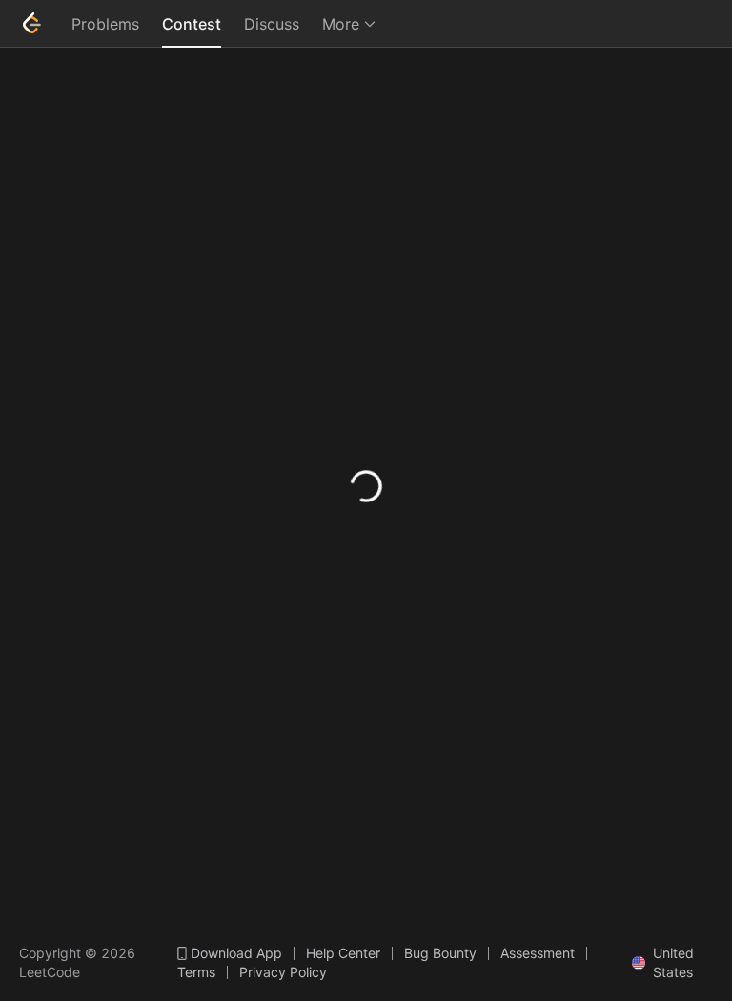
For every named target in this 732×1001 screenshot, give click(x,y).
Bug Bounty (440, 953)
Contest (191, 23)
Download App (236, 953)
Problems (105, 23)
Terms (196, 972)
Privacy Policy (283, 972)
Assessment (537, 953)
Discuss (271, 23)
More (340, 23)
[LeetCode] (32, 22)
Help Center (343, 953)
